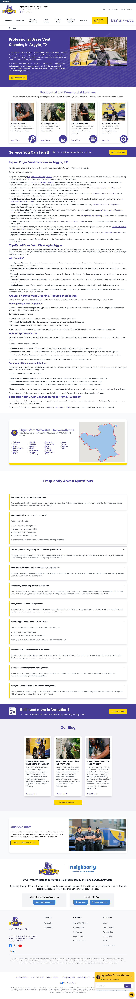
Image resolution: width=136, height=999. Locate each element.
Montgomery (33, 450)
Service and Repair (79, 123)
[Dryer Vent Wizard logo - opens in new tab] (49, 868)
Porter (47, 446)
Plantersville (49, 444)
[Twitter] (15, 945)
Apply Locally (78, 936)
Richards (48, 448)
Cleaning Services (49, 123)
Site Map (106, 941)
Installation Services (111, 123)
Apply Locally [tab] (113, 9)
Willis (63, 448)
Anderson (16, 442)
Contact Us (77, 932)
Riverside (48, 450)
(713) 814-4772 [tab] (122, 20)
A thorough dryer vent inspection (41, 182)
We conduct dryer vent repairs (107, 188)
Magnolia (32, 446)
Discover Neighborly (43, 902)
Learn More (15, 140)
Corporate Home (109, 945)
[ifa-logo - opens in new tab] (12, 951)
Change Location (27, 11)
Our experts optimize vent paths (105, 205)
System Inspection (19, 123)
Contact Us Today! (118, 711)
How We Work (78, 928)
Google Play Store (101, 902)
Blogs (105, 923)
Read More (30, 794)
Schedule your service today (58, 407)
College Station (18, 448)
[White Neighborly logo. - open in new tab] (6, 1)
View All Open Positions (23, 843)
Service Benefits (109, 928)
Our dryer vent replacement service (103, 193)
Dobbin (15, 452)
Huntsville (32, 444)
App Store (82, 902)
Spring (63, 442)
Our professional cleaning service (39, 177)
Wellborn (64, 446)
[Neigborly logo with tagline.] (83, 869)
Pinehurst (48, 442)
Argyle (15, 444)
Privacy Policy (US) (52, 977)
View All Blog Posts (66, 802)
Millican (31, 448)
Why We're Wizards (80, 923)
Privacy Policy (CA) (68, 977)
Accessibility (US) (84, 977)
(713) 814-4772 (20, 929)
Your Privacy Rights (69, 983)
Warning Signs (108, 932)
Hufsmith (32, 442)
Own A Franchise (79, 941)
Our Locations (108, 936)
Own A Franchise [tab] (126, 9)
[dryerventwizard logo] (24, 921)
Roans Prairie (49, 452)
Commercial (48, 928)
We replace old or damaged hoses (109, 232)
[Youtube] (20, 945)
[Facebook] (10, 945)
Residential (48, 923)
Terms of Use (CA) (37, 977)
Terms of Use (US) (22, 977)
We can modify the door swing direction (69, 221)
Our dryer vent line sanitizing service (94, 216)
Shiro (47, 454)
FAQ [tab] (104, 9)
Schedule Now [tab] (100, 20)
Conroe (15, 450)
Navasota (32, 452)
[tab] (8, 20)
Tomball (64, 444)
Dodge (15, 454)
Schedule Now (19, 78)
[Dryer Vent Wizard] (9, 9)
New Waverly (33, 454)
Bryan (15, 446)
